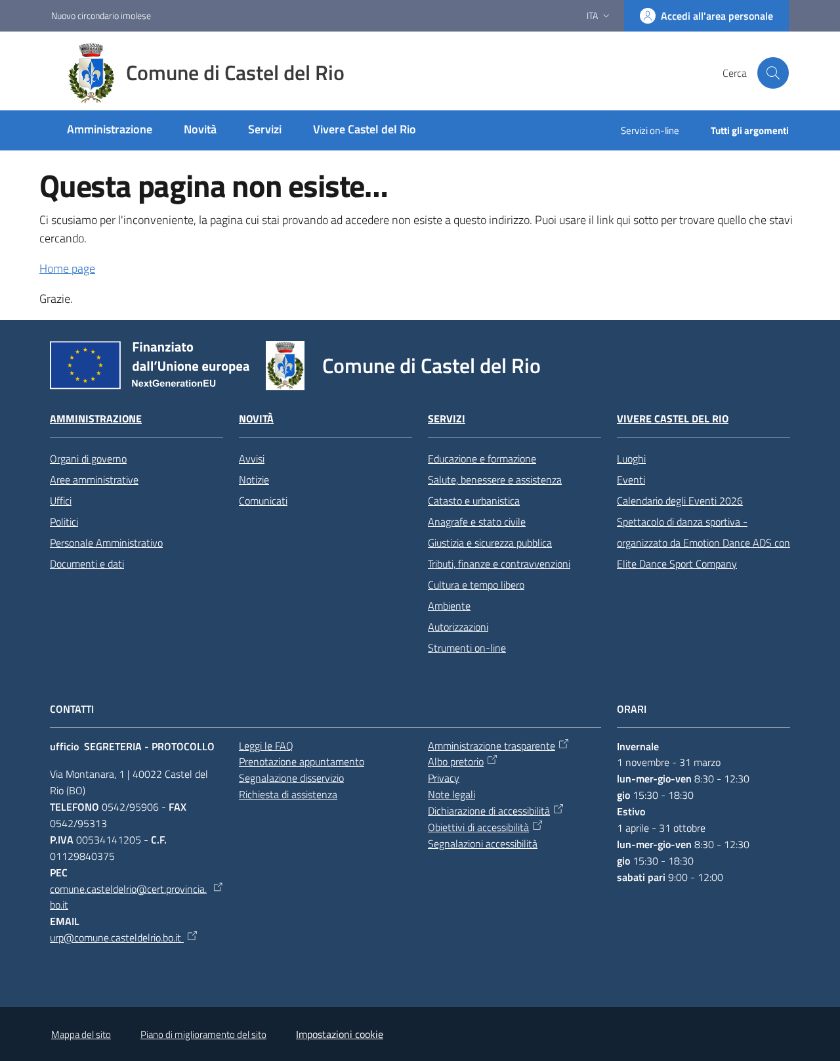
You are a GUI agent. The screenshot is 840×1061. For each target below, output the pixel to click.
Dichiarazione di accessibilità (489, 811)
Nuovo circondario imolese (101, 15)
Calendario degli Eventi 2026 (680, 500)
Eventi (631, 479)
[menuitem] (109, 130)
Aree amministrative (94, 479)
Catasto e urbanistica (474, 500)
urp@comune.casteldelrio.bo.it (117, 937)
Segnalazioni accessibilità (482, 843)
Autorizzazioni (458, 627)
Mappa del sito (81, 1034)
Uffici (61, 500)
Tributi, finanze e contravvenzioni (499, 564)
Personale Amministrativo (106, 543)
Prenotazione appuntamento (301, 761)
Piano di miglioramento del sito (203, 1034)
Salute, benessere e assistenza (495, 479)
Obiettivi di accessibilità (478, 827)
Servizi (446, 418)
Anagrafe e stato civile (477, 522)
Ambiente (449, 606)
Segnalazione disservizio (291, 778)
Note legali (451, 794)
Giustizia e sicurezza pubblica (490, 543)
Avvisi (251, 458)
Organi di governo (88, 458)
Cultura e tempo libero (476, 585)
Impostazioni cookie (339, 1034)
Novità (256, 418)
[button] (773, 73)
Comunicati (263, 500)
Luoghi (631, 458)
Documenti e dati (87, 564)
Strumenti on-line (467, 648)
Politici (64, 522)
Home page (67, 268)
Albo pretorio (456, 761)
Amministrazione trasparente (491, 746)
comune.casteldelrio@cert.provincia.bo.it (128, 897)
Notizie (254, 479)
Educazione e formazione (482, 458)
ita (592, 15)
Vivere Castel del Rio (672, 418)
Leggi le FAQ (266, 746)
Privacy (443, 778)
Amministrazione (96, 418)
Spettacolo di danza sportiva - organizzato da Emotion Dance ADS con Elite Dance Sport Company (703, 543)
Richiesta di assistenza (288, 794)
